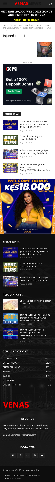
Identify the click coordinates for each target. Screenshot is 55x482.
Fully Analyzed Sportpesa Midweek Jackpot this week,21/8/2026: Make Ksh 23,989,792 (33, 334)
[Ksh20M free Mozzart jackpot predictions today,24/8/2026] (10, 154)
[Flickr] (27, 455)
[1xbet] (27, 21)
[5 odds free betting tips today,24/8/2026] (10, 140)
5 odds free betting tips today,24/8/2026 (31, 138)
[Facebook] (20, 455)
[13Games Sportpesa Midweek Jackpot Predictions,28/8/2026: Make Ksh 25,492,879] (10, 125)
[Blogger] (13, 455)
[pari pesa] (27, 232)
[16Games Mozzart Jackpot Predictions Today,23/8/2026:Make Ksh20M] (10, 168)
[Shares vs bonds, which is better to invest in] (10, 304)
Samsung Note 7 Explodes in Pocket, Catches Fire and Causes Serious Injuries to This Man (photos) (26, 26)
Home (5, 25)
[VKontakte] (42, 455)
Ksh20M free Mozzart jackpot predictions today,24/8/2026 (34, 152)
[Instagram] (35, 455)
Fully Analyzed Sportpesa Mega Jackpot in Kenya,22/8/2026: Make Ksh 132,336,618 (35, 317)
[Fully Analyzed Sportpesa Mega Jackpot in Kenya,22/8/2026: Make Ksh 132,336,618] (10, 318)
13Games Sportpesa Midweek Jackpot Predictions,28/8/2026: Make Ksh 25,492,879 (34, 124)
